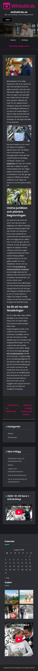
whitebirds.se (19, 12)
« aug (7, 578)
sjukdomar (11, 163)
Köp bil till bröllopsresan (17, 475)
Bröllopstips (12, 437)
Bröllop (25, 40)
